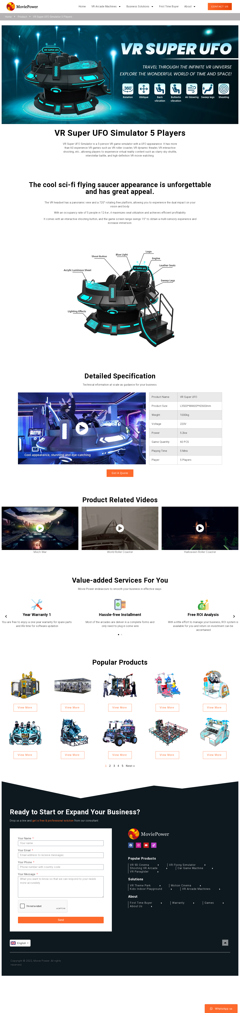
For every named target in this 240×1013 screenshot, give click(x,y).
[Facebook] (130, 845)
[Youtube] (146, 845)
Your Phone (25, 862)
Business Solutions (138, 6)
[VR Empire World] (72, 684)
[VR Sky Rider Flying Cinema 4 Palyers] (25, 732)
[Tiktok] (153, 845)
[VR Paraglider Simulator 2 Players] (214, 684)
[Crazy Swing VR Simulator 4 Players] (214, 732)
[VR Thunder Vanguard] (120, 684)
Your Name (25, 838)
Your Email (24, 850)
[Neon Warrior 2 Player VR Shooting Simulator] (120, 732)
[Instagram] (138, 845)
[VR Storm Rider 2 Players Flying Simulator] (72, 732)
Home (82, 6)
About (188, 6)
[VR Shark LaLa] (167, 684)
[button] (121, 634)
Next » (130, 765)
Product (22, 16)
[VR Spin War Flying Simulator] (25, 684)
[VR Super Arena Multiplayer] (167, 732)
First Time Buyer (169, 6)
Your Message (27, 874)
